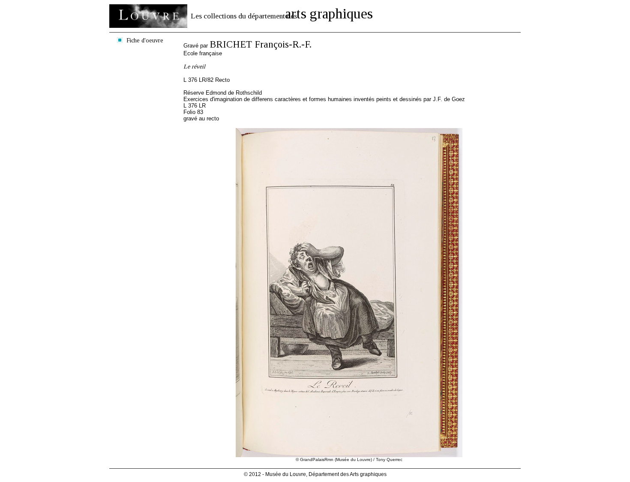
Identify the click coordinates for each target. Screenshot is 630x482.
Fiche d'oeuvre (144, 40)
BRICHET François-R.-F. (261, 44)
